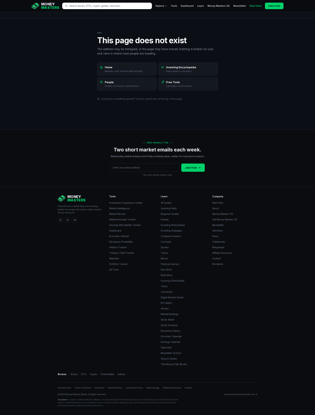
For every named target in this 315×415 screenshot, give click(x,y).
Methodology (152, 388)
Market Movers (117, 213)
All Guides (166, 202)
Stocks (74, 374)
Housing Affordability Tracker (125, 225)
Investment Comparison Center (126, 202)
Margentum (218, 247)
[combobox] (109, 6)
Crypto (93, 374)
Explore (160, 5)
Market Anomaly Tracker (122, 219)
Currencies (167, 291)
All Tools (113, 269)
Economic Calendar (171, 336)
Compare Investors (171, 236)
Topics (164, 252)
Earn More (166, 269)
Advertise (217, 230)
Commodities (107, 374)
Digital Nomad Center (172, 297)
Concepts (166, 241)
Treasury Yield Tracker (121, 252)
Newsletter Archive (171, 353)
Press (215, 236)
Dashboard (187, 5)
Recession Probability (121, 241)
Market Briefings (169, 314)
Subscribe (274, 5)
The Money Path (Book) (174, 364)
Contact (216, 258)
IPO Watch (166, 303)
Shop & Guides (169, 358)
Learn (200, 5)
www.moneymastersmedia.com (239, 394)
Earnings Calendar (170, 342)
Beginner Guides (170, 213)
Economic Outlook (119, 236)
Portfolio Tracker (118, 264)
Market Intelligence (119, 208)
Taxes (164, 286)
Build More (166, 275)
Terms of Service (82, 388)
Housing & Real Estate (172, 280)
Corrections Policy (134, 388)
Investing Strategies (171, 230)
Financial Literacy (170, 264)
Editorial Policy (115, 388)
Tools (174, 5)
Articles (165, 308)
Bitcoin (164, 258)
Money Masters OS (219, 5)
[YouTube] (67, 220)
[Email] (74, 220)
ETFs (83, 374)
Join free (191, 167)
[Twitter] (60, 220)
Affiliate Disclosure (222, 252)
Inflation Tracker (118, 247)
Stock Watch (167, 319)
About (215, 208)
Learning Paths (169, 208)
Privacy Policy (64, 388)
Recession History (170, 330)
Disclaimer (217, 264)
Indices (121, 374)
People (165, 219)
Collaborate (218, 241)
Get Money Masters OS (224, 219)
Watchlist (114, 258)
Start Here (256, 5)
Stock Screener (169, 325)
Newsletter (239, 5)
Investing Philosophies (173, 225)
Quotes (165, 247)
